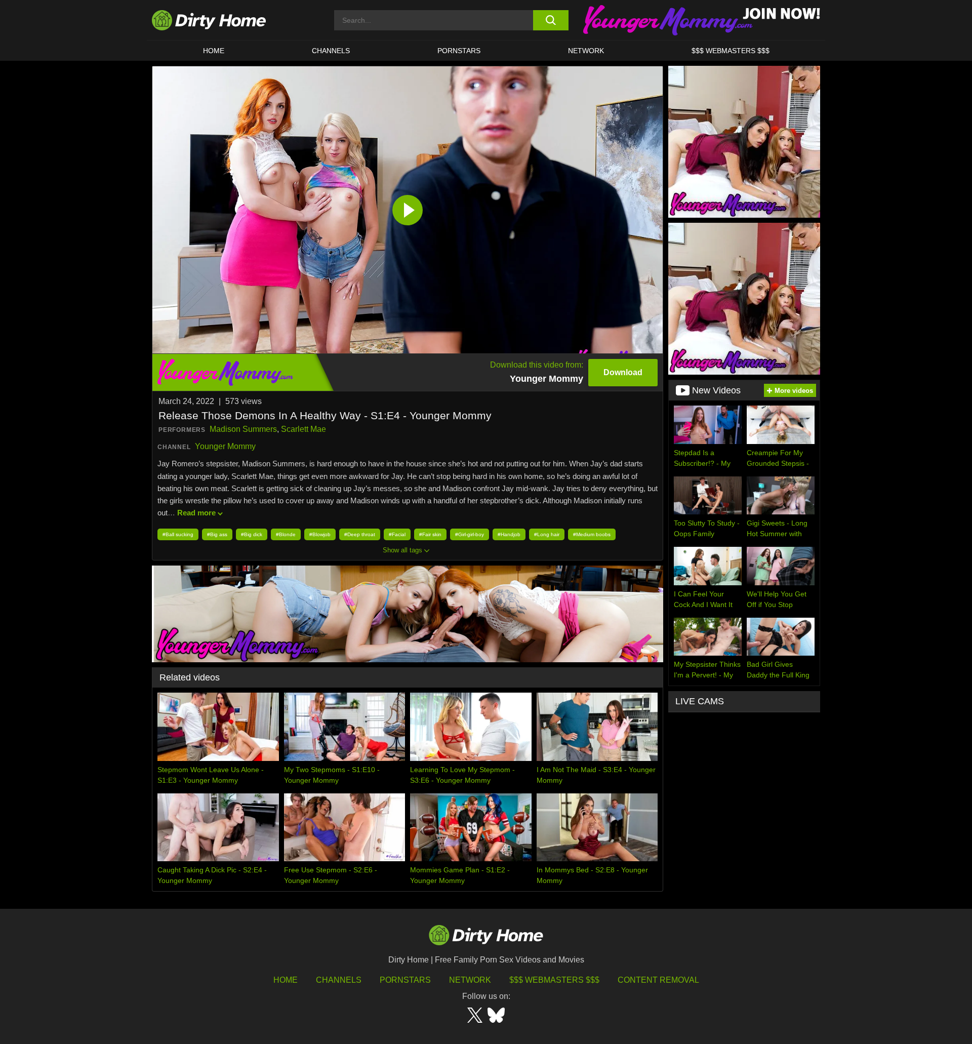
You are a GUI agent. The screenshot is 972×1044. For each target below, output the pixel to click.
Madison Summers (243, 429)
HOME (213, 51)
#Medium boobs (592, 534)
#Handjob (509, 534)
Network (586, 51)
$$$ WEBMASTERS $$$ (731, 51)
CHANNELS (331, 51)
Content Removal (658, 980)
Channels (338, 980)
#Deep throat (359, 534)
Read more (196, 512)
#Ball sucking (178, 534)
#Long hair (546, 534)
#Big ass (217, 534)
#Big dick (251, 534)
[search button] (550, 20)
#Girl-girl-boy (469, 534)
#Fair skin (430, 534)
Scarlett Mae (303, 429)
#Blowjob (320, 534)
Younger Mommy (225, 446)
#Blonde (286, 534)
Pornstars (458, 51)
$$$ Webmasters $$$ (554, 980)
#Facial (397, 534)
